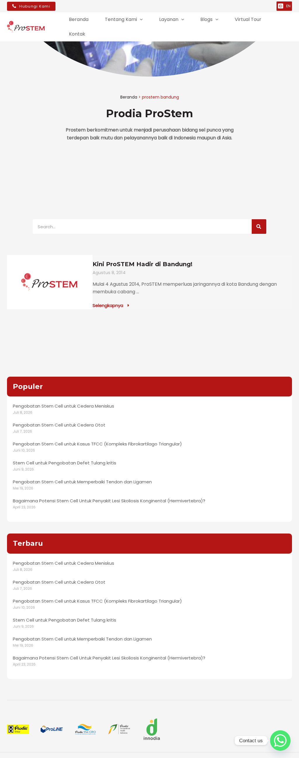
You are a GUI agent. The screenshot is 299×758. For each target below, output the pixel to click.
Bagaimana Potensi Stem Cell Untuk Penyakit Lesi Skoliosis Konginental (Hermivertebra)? (109, 501)
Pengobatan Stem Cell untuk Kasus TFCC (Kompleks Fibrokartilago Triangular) (97, 444)
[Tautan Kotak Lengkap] (149, 282)
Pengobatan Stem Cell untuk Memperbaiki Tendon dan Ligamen (82, 482)
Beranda (128, 97)
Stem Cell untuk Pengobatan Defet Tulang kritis (64, 463)
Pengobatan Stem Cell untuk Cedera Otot (59, 425)
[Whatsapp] (280, 740)
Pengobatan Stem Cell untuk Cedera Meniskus (63, 406)
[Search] (259, 226)
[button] (140, 19)
